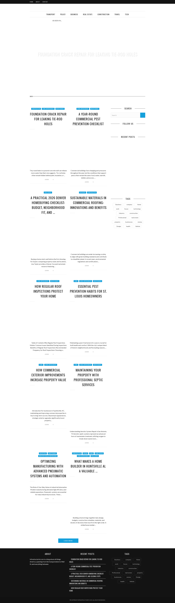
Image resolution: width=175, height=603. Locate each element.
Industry (121, 213)
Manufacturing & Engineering (48, 456)
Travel (117, 14)
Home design (99, 453)
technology (137, 209)
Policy (63, 14)
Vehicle (137, 226)
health (128, 226)
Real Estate (87, 14)
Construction (103, 14)
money (140, 222)
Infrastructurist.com (37, 559)
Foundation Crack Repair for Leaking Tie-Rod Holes (87, 54)
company (129, 204)
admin (47, 179)
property (117, 222)
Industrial (43, 453)
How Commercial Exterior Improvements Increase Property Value (48, 375)
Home (31, 2)
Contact (45, 2)
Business (74, 14)
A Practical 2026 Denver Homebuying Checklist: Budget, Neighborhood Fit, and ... (48, 205)
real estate (134, 217)
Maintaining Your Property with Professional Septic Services (88, 377)
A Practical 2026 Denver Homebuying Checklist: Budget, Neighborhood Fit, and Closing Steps (119, 173)
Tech (127, 14)
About (38, 2)
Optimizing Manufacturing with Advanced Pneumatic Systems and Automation (48, 468)
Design (85, 453)
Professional (122, 217)
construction (134, 213)
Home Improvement (48, 108)
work (117, 209)
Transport (50, 14)
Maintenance (60, 108)
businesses (129, 222)
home (76, 281)
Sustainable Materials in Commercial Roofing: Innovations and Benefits (88, 202)
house (126, 209)
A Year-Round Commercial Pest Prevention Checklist (88, 119)
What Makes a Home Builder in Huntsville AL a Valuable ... (88, 466)
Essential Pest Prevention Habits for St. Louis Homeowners (88, 291)
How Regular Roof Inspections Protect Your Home (48, 291)
